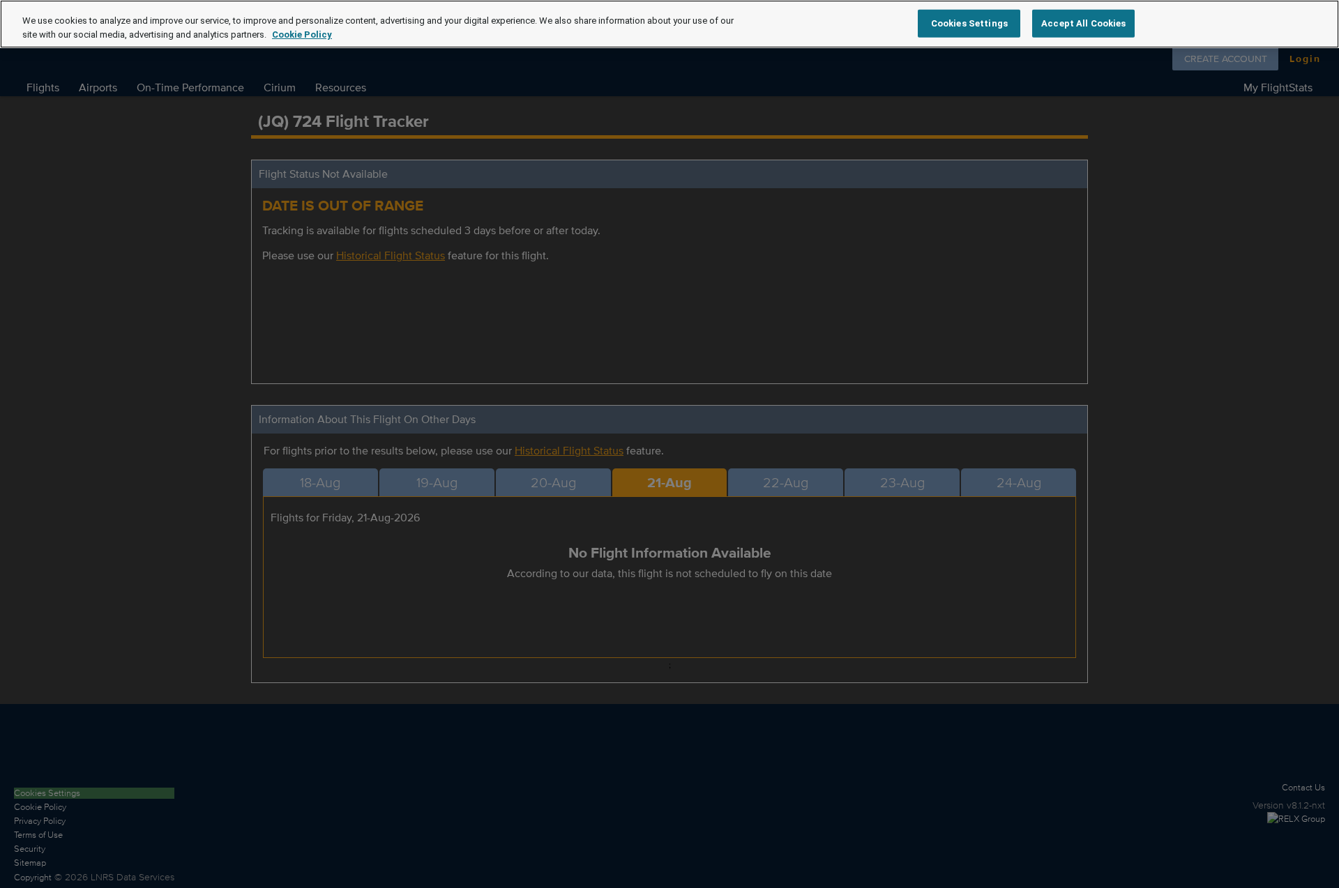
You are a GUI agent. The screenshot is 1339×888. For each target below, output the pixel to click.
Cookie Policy (302, 34)
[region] (669, 24)
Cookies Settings (969, 22)
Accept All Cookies (1083, 22)
